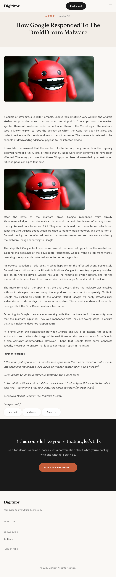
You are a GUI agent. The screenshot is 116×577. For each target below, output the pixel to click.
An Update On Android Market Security (29, 374)
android (12, 412)
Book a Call (76, 6)
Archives (8, 539)
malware (31, 412)
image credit (11, 404)
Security (51, 412)
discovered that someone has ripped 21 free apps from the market (68, 121)
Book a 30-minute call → (58, 467)
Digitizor (12, 5)
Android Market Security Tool (23, 396)
